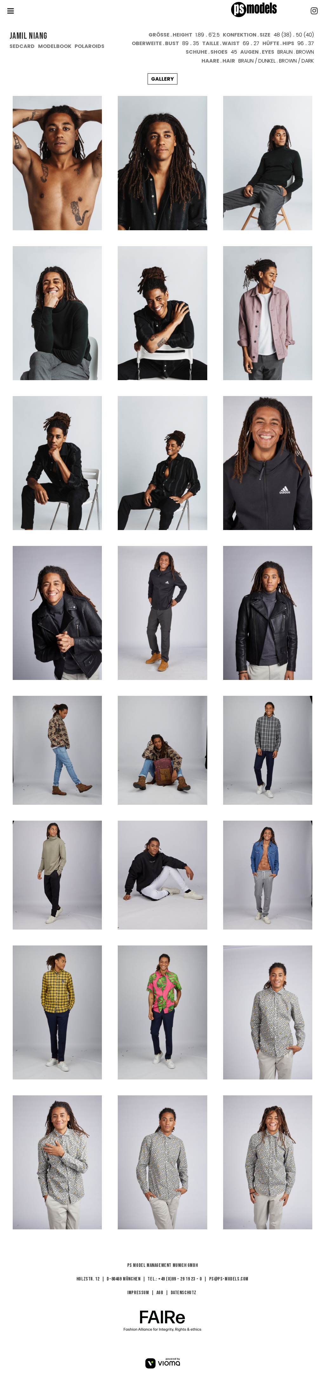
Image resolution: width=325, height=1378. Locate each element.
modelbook (54, 46)
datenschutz (184, 1293)
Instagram (314, 11)
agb (159, 1293)
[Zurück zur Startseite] (265, 9)
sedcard (22, 46)
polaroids (89, 46)
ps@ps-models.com (229, 1279)
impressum (138, 1293)
